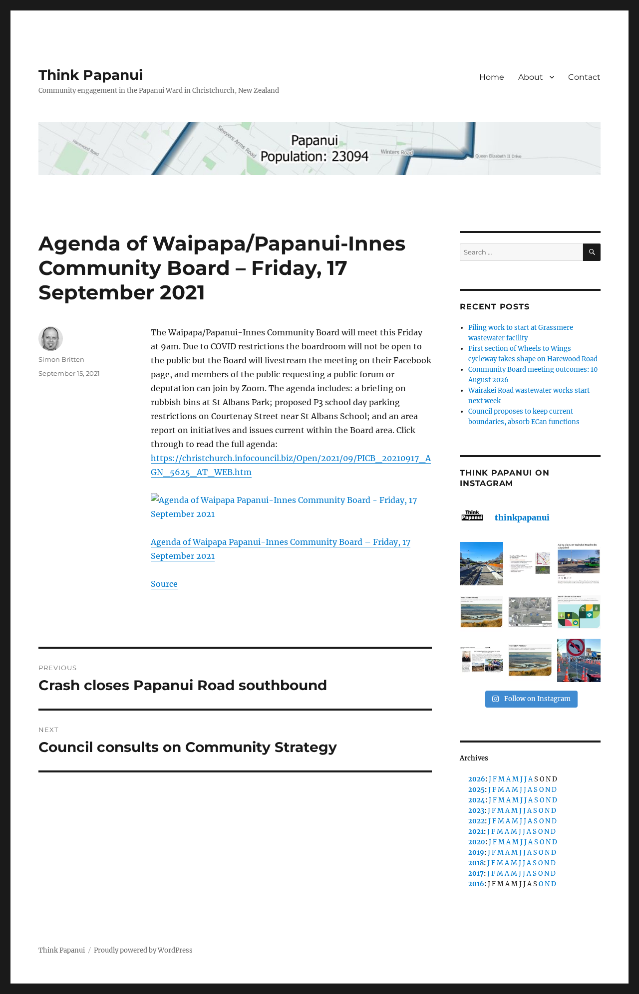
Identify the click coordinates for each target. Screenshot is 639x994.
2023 (476, 810)
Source (164, 584)
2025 (476, 789)
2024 (476, 800)
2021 (476, 831)
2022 (476, 821)
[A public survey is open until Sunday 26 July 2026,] (530, 660)
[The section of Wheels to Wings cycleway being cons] (481, 563)
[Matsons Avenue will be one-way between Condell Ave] (579, 660)
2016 (476, 884)
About (530, 77)
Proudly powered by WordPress (143, 950)
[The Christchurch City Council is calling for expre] (579, 612)
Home (491, 77)
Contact (584, 77)
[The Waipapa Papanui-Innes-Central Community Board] (530, 612)
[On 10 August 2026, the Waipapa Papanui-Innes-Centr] (530, 563)
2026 (476, 779)
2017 (476, 873)
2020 (476, 842)
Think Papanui (90, 74)
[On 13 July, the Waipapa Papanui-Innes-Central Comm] (481, 660)
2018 (476, 863)
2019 (476, 852)
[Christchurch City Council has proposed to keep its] (481, 612)
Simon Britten (61, 359)
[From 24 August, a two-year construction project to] (579, 563)
